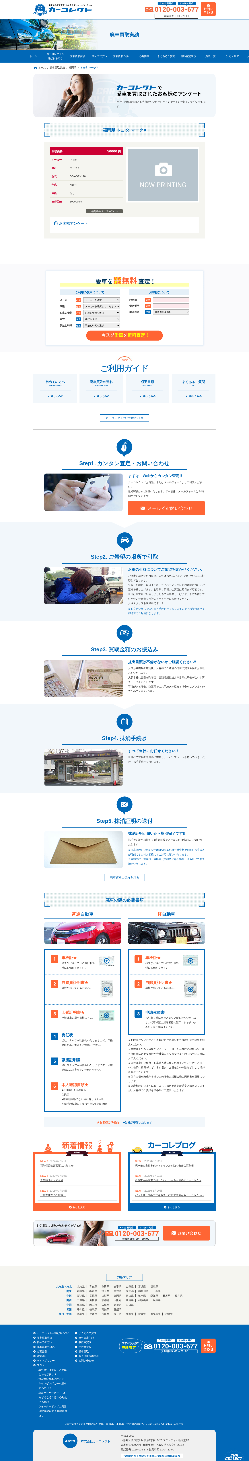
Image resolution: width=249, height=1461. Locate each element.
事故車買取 (85, 1342)
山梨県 (105, 1295)
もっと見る (79, 1207)
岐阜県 (142, 1295)
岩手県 (117, 1286)
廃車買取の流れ (122, 56)
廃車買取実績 (77, 56)
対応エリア (232, 56)
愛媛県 (117, 1309)
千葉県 (157, 1291)
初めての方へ (99, 56)
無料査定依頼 (188, 56)
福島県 (154, 1286)
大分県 (117, 1314)
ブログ (40, 1365)
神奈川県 (143, 1291)
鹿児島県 (155, 1314)
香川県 (81, 1309)
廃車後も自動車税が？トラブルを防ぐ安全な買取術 (164, 1165)
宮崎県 (142, 1314)
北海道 (81, 1286)
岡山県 (93, 1304)
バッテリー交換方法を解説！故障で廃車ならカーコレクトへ (169, 1195)
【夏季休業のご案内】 (53, 1195)
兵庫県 (157, 1300)
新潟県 (81, 1295)
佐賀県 (93, 1314)
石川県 (166, 1295)
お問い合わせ (86, 1360)
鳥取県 (81, 1304)
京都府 (105, 1300)
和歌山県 (143, 1300)
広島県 (105, 1304)
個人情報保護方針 (89, 1356)
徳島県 (93, 1309)
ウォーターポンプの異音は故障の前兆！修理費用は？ (52, 1411)
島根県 (117, 1304)
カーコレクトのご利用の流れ (124, 418)
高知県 (105, 1309)
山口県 (130, 1304)
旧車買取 (84, 1351)
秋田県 (105, 1286)
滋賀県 (93, 1300)
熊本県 (130, 1314)
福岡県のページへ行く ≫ (104, 211)
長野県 (93, 1295)
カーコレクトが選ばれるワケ (55, 56)
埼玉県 (105, 1291)
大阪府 (117, 1300)
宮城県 (142, 1286)
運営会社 (42, 1356)
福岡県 (72, 67)
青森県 (93, 1286)
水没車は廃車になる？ (51, 1378)
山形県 (130, 1286)
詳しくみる (57, 396)
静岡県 (117, 1295)
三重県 (81, 1300)
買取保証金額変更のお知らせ (56, 1165)
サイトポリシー (46, 1360)
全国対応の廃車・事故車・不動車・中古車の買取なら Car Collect (123, 1423)
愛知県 (154, 1295)
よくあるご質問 (166, 56)
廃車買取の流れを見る (124, 877)
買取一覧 (210, 56)
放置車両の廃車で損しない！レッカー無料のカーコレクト (168, 1180)
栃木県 (93, 1291)
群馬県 (81, 1291)
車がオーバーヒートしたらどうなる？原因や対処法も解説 (52, 1397)
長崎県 (105, 1314)
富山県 (130, 1295)
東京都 (130, 1291)
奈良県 (130, 1300)
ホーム (33, 56)
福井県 (178, 1295)
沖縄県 (169, 1314)
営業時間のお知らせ (51, 1180)
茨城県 (117, 1291)
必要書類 (144, 56)
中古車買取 (85, 1346)
